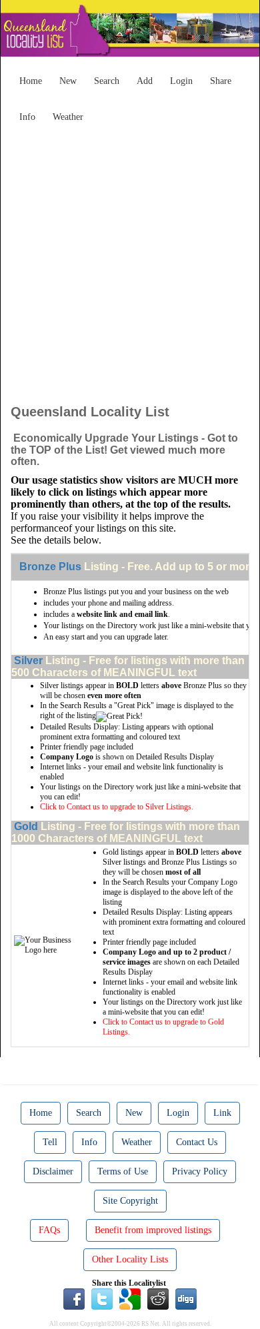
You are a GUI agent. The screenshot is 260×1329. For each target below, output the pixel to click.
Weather (68, 117)
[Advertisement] (130, 258)
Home (30, 81)
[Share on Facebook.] (74, 1297)
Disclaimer (53, 1171)
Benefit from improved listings (153, 1230)
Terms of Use (122, 1171)
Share (220, 81)
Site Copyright (130, 1201)
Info (27, 117)
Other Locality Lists (130, 1259)
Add (145, 81)
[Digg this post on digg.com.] (186, 1297)
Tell (50, 1142)
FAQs (49, 1230)
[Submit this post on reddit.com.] (158, 1297)
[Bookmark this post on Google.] (130, 1297)
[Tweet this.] (102, 1297)
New (68, 81)
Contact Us (196, 1142)
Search (106, 81)
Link (222, 1113)
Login (181, 81)
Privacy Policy (199, 1171)
